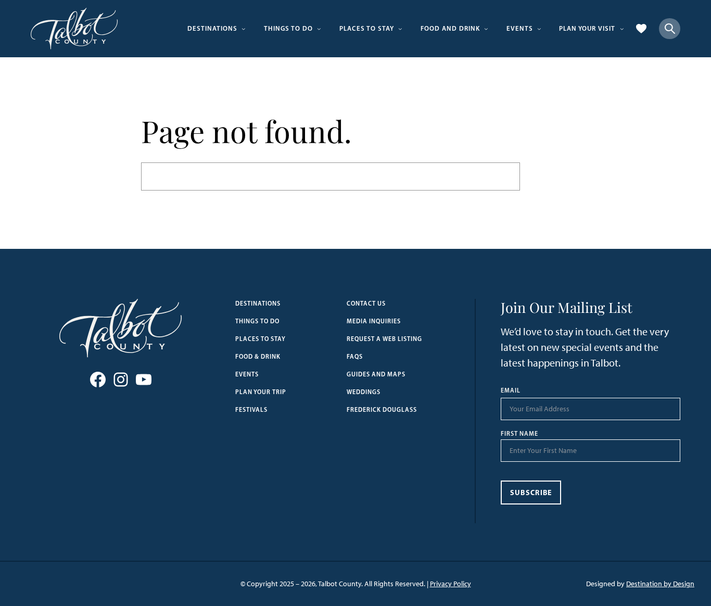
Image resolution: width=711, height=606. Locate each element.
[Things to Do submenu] (319, 29)
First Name (519, 434)
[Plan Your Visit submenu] (622, 29)
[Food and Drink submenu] (486, 29)
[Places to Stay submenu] (400, 29)
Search (545, 176)
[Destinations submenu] (244, 29)
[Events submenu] (539, 29)
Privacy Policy (450, 583)
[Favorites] (641, 28)
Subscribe (531, 492)
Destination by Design (660, 583)
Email (510, 390)
